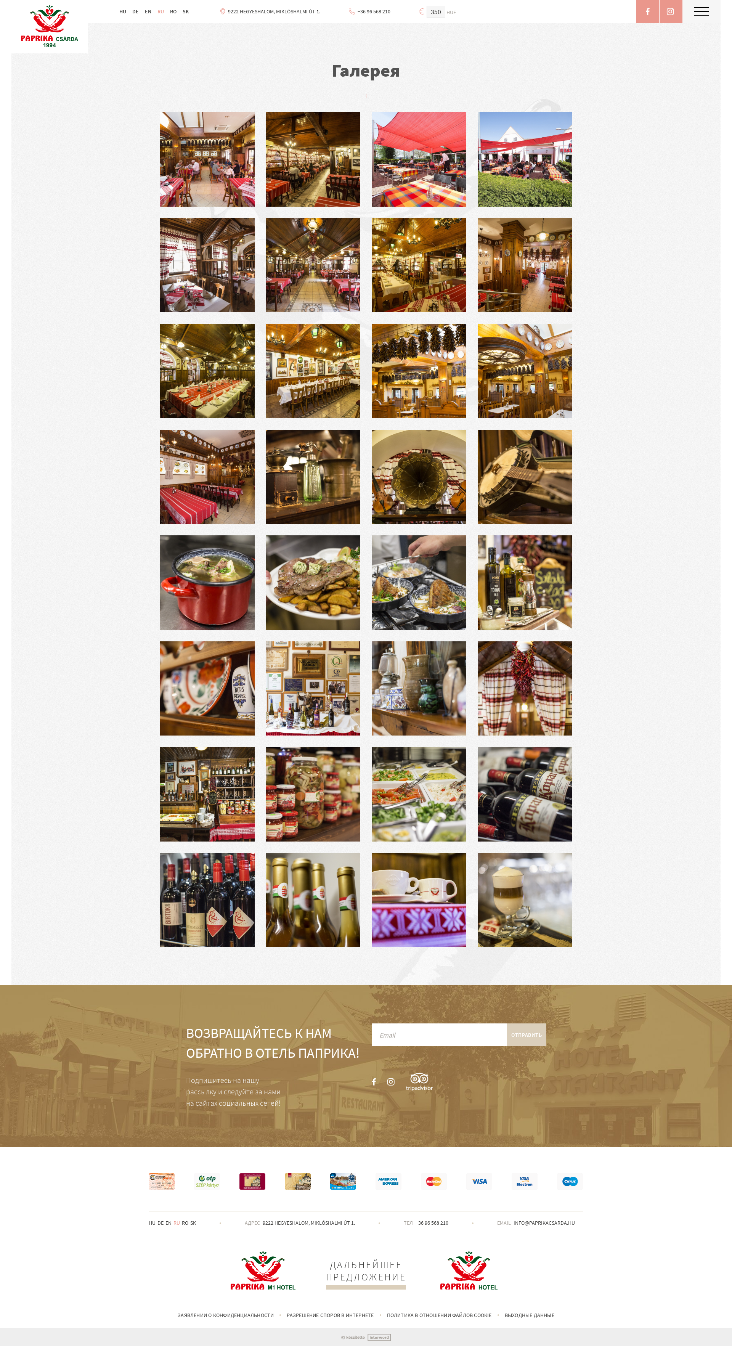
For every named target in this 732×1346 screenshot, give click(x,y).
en (168, 1222)
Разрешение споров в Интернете (330, 1315)
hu (152, 1222)
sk (193, 1222)
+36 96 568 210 (432, 1222)
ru (176, 1222)
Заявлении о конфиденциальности (226, 1315)
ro (185, 1222)
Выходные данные (529, 1315)
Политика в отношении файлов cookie (439, 1315)
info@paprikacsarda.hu (544, 1222)
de (160, 1222)
